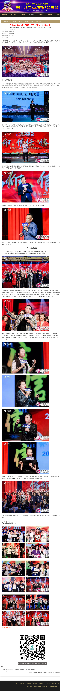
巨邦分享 (27, 21)
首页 (10, 21)
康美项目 (13, 14)
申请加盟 (50, 14)
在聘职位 (54, 683)
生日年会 (21, 21)
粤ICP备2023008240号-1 (41, 689)
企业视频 (22, 14)
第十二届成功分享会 (36, 21)
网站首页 (4, 14)
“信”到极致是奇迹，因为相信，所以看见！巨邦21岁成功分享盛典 (20, 669)
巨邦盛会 (31, 14)
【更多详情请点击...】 (7, 627)
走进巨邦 (40, 14)
